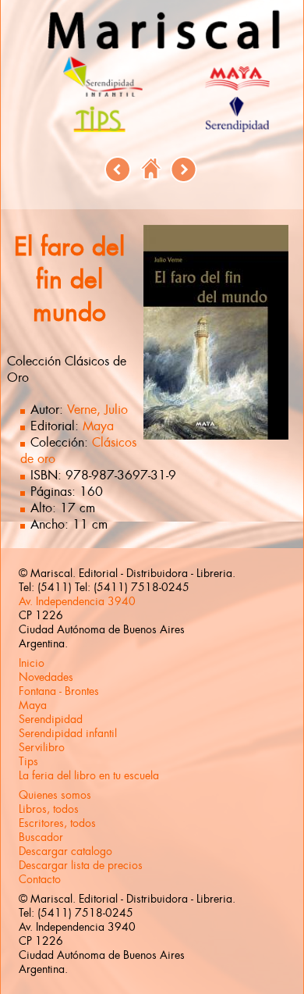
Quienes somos (55, 795)
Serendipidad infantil (68, 733)
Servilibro (42, 747)
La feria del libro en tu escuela (89, 775)
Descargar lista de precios (81, 865)
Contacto (40, 879)
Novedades (46, 677)
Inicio (31, 663)
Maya (98, 426)
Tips (28, 761)
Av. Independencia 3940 (77, 601)
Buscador (41, 837)
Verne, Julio (97, 409)
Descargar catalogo (65, 851)
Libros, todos (49, 809)
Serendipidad (51, 719)
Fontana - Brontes (59, 691)
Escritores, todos (57, 823)
